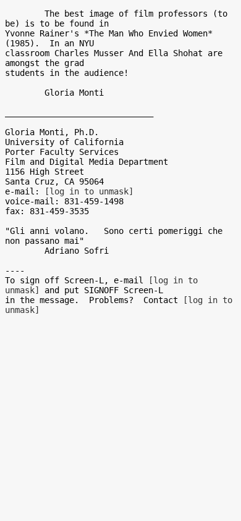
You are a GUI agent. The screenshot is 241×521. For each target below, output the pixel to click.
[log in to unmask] (88, 191)
